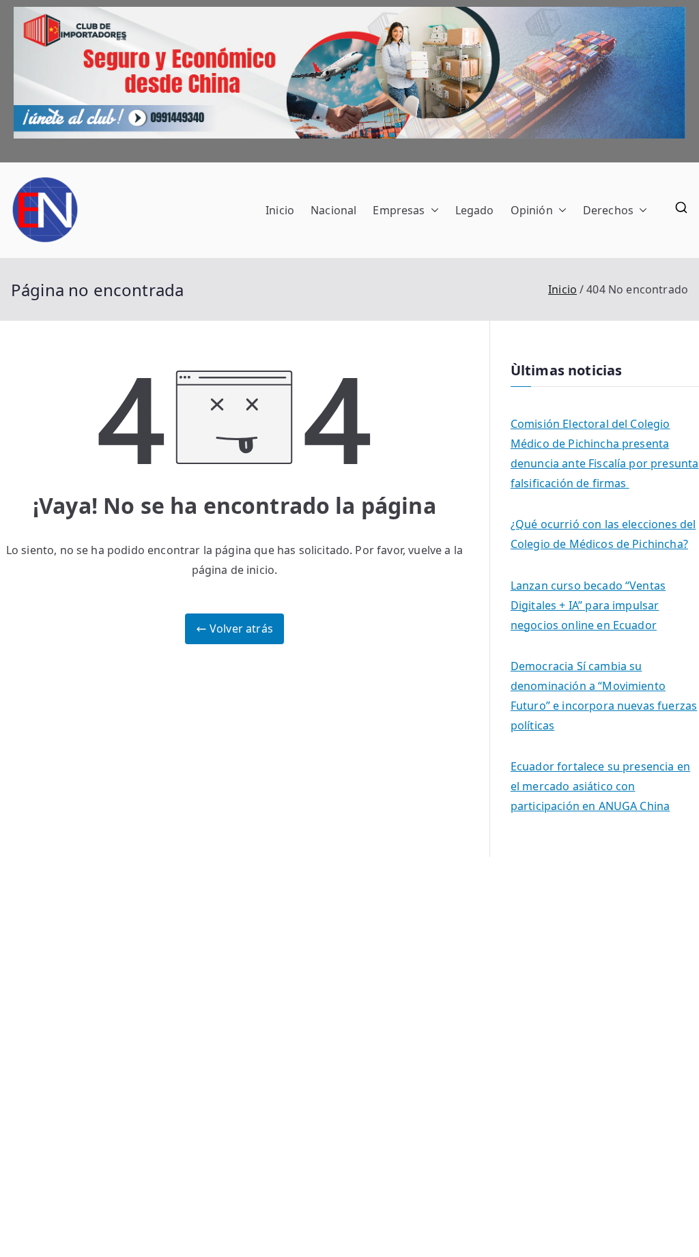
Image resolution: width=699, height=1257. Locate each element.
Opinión (532, 210)
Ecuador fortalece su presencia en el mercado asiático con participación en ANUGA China (600, 786)
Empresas (399, 210)
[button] (432, 210)
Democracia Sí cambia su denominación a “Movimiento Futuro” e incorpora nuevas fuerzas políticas (604, 695)
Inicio (280, 210)
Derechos (608, 210)
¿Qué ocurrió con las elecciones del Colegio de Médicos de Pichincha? (603, 534)
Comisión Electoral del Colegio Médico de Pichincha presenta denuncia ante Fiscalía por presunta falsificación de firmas (605, 453)
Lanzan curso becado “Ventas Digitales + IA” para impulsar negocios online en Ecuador (588, 605)
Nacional (333, 210)
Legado (474, 210)
